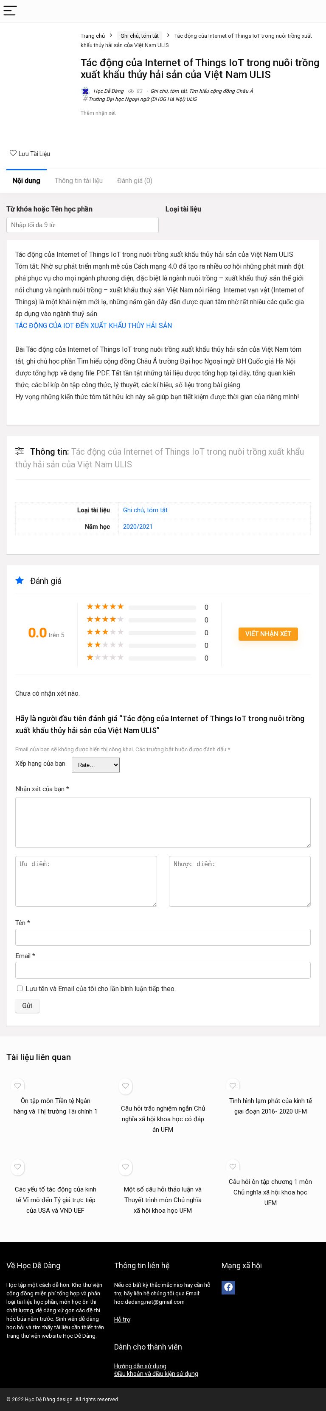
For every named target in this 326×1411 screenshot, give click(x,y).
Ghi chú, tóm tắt (140, 36)
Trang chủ (93, 36)
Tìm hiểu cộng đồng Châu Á (221, 91)
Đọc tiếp (55, 1127)
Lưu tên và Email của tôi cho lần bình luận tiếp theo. (100, 989)
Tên (22, 923)
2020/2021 (138, 527)
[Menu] (10, 11)
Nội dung (26, 181)
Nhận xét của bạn (42, 789)
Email (25, 956)
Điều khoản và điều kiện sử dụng (156, 1373)
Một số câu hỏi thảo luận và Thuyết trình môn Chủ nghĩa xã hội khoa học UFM (163, 1200)
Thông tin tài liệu (79, 181)
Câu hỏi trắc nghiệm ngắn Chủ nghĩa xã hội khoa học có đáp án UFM (163, 1119)
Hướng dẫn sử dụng (140, 1366)
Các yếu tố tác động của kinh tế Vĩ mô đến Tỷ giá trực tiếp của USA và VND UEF (55, 1200)
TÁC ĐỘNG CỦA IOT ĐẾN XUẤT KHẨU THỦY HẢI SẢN (93, 326)
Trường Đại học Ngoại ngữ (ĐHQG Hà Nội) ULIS (142, 99)
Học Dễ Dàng (108, 91)
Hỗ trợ (122, 1319)
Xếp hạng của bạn (40, 763)
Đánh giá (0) (134, 181)
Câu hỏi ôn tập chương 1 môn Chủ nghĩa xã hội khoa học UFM (270, 1192)
